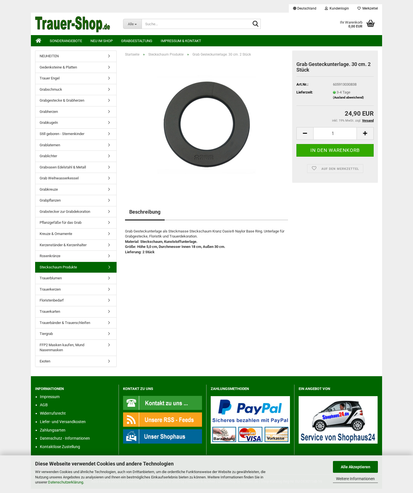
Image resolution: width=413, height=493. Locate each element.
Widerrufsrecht (53, 413)
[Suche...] (255, 24)
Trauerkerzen (50, 289)
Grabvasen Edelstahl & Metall (63, 167)
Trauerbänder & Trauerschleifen (65, 323)
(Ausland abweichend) (348, 97)
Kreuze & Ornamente (56, 234)
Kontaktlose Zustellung (60, 446)
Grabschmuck (51, 89)
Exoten (45, 361)
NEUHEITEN (49, 56)
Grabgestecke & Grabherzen (62, 100)
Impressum (50, 396)
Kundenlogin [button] (338, 8)
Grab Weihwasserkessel (59, 178)
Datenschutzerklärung (65, 482)
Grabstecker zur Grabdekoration (65, 211)
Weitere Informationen (355, 478)
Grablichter (48, 156)
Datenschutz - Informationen (65, 438)
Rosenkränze (50, 256)
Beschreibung (144, 212)
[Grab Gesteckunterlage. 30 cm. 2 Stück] (206, 124)
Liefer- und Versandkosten (63, 421)
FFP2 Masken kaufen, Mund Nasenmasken (62, 347)
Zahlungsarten (52, 430)
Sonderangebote (66, 41)
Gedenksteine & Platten (58, 67)
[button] (305, 8)
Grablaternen (50, 145)
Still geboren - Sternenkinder (62, 134)
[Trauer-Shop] (75, 24)
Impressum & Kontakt (181, 41)
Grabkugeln (49, 122)
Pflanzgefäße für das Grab (60, 222)
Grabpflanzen (50, 200)
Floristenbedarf (52, 300)
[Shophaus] (162, 436)
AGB (44, 405)
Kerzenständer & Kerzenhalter (63, 245)
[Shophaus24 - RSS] (162, 419)
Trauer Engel (50, 78)
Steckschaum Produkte (58, 267)
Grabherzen (49, 111)
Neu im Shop (101, 41)
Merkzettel (369, 8)
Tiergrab (46, 334)
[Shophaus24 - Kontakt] (162, 402)
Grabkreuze (49, 189)
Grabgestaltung (136, 41)
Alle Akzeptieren (355, 467)
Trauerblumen (51, 278)
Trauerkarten (50, 311)
